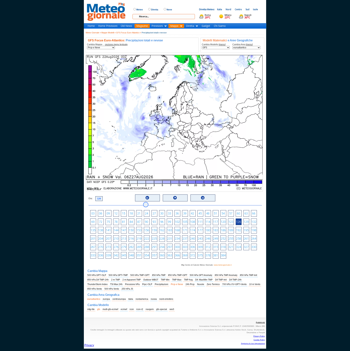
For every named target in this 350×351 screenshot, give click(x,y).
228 (162, 238)
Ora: (90, 198)
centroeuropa (119, 299)
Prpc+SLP (147, 284)
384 (223, 255)
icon (132, 309)
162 (162, 230)
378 (207, 255)
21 (139, 213)
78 (116, 222)
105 (184, 222)
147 (123, 230)
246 (207, 238)
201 (93, 238)
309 (200, 247)
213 (123, 238)
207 (108, 238)
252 (223, 238)
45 (200, 213)
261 (246, 238)
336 (100, 255)
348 (131, 255)
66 (253, 213)
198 (253, 230)
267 (93, 247)
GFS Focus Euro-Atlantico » (128, 33)
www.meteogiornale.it (223, 265)
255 (230, 238)
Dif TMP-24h (235, 279)
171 (184, 230)
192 (238, 230)
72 (100, 222)
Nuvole (200, 284)
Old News (126, 26)
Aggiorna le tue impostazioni (253, 343)
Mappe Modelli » (108, 33)
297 (169, 247)
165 (169, 230)
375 (200, 255)
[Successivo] (203, 198)
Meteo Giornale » (93, 33)
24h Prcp (190, 284)
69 (93, 222)
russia (154, 299)
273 (108, 247)
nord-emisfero (166, 299)
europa (106, 299)
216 (131, 238)
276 (116, 247)
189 (230, 230)
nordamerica (142, 299)
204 (100, 238)
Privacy (89, 345)
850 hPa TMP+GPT (177, 275)
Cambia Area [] (242, 44)
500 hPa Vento (111, 289)
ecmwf (124, 309)
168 (177, 230)
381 (215, 255)
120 (223, 222)
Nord (228, 9)
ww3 (172, 309)
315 (215, 247)
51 (215, 213)
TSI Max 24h (116, 284)
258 (238, 238)
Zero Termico (213, 284)
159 (154, 230)
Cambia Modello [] (213, 44)
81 (123, 222)
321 (230, 247)
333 (93, 255)
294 (162, 247)
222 (146, 238)
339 (108, 255)
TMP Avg (188, 279)
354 (146, 255)
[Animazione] (175, 198)
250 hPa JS (127, 289)
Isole (255, 9)
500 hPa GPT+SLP (96, 275)
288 (146, 247)
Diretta (190, 26)
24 (146, 213)
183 (215, 230)
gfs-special (161, 309)
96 (162, 222)
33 (169, 213)
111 (200, 222)
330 (253, 247)
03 (93, 213)
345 (123, 255)
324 (238, 247)
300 (177, 247)
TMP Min (165, 279)
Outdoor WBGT (150, 279)
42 (192, 213)
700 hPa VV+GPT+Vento (234, 284)
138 (100, 230)
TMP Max (176, 279)
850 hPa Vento (94, 289)
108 (192, 222)
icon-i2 (139, 309)
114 (207, 222)
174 (192, 230)
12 (116, 213)
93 (154, 222)
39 (184, 213)
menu (222, 44)
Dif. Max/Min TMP (204, 279)
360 (162, 255)
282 (131, 247)
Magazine (142, 26)
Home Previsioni (107, 26)
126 (238, 222)
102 (177, 222)
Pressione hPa (132, 284)
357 (154, 255)
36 (177, 213)
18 (131, 213)
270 (100, 247)
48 (207, 213)
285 (139, 247)
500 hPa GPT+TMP (118, 275)
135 (93, 230)
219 (139, 238)
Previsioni (157, 26)
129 (246, 222)
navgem (150, 309)
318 (223, 247)
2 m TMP (115, 279)
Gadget (206, 26)
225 (154, 238)
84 (131, 222)
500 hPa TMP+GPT (139, 275)
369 (184, 255)
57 (230, 213)
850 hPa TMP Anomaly (226, 275)
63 (246, 213)
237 (184, 238)
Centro (238, 9)
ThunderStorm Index (97, 284)
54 (223, 213)
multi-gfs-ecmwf (110, 309)
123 (230, 222)
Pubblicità (260, 322)
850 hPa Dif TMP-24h (98, 279)
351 (139, 255)
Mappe (174, 26)
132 (253, 222)
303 (184, 247)
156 (146, 230)
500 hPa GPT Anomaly (201, 275)
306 (192, 247)
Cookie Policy (259, 340)
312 (207, 247)
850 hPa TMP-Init (248, 275)
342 (116, 255)
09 (108, 213)
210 (116, 238)
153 (139, 230)
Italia (219, 9)
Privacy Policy (259, 336)
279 (123, 247)
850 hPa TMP (159, 275)
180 (207, 230)
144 (116, 230)
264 (253, 238)
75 (108, 222)
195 (246, 230)
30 (162, 213)
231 (169, 238)
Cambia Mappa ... (107, 44)
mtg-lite (91, 309)
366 (177, 255)
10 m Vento (254, 284)
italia (130, 299)
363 (169, 255)
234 (177, 238)
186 (223, 230)
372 (192, 255)
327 (246, 247)
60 (238, 213)
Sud (247, 9)
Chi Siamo (220, 26)
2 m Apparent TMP (131, 279)
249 (215, 238)
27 (154, 213)
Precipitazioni (161, 284)
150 (131, 230)
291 (154, 247)
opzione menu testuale (116, 44)
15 (123, 213)
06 (100, 213)
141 (108, 230)
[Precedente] (147, 198)
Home (91, 26)
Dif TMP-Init (221, 279)
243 (200, 238)
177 (200, 230)
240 (192, 238)
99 (169, 222)
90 (146, 222)
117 (215, 222)
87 (139, 222)
